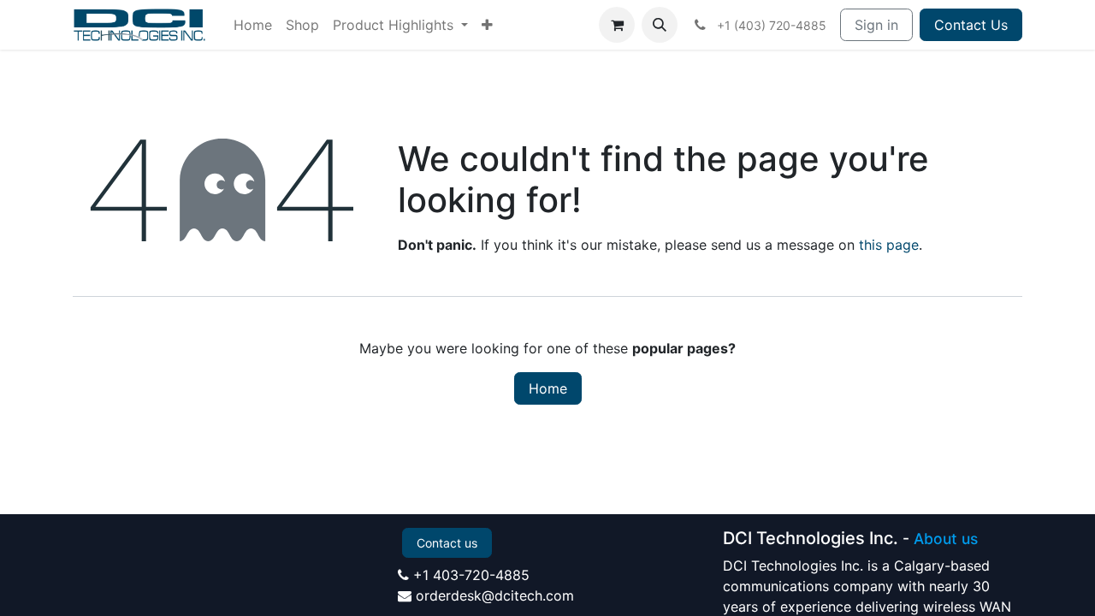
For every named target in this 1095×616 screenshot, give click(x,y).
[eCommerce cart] (617, 25)
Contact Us (971, 24)
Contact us (447, 543)
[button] (660, 25)
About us (946, 539)
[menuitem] (253, 25)
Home (548, 388)
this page (889, 244)
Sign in (876, 24)
